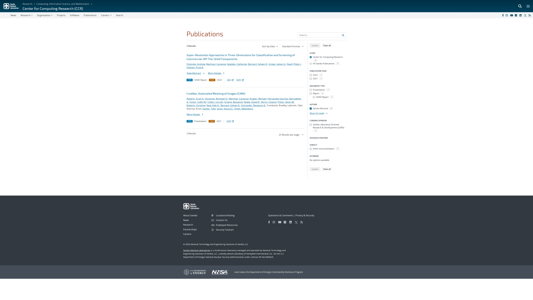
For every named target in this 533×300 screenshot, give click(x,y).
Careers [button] (105, 15)
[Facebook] (502, 15)
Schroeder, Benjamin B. (253, 105)
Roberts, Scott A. (195, 98)
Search (119, 15)
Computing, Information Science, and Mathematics (62, 3)
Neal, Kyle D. (213, 105)
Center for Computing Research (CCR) (53, 8)
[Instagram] (507, 15)
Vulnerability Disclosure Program (287, 272)
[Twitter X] (525, 15)
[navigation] (270, 46)
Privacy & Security (305, 215)
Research (27, 3)
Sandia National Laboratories (196, 250)
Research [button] (25, 15)
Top (525, 296)
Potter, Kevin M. (286, 102)
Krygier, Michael (258, 98)
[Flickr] (516, 15)
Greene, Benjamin (233, 102)
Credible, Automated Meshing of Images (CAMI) (216, 93)
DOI (229, 79)
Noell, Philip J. (294, 64)
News (13, 15)
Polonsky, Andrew (196, 64)
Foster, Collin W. (198, 102)
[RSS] (530, 15)
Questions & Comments (280, 215)
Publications (90, 15)
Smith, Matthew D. (243, 108)
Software (74, 15)
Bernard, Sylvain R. (257, 64)
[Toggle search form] (520, 6)
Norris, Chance (268, 102)
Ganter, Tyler (209, 108)
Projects (61, 15)
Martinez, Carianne (216, 64)
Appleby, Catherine (237, 64)
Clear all (328, 45)
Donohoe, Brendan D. (216, 98)
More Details (215, 73)
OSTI (238, 79)
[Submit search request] (343, 35)
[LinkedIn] (521, 15)
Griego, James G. (277, 64)
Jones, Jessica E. (225, 108)
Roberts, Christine (196, 105)
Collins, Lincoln (215, 102)
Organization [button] (43, 15)
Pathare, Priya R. (195, 67)
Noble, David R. (252, 102)
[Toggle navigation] (5, 15)
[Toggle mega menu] (528, 6)
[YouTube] (512, 15)
